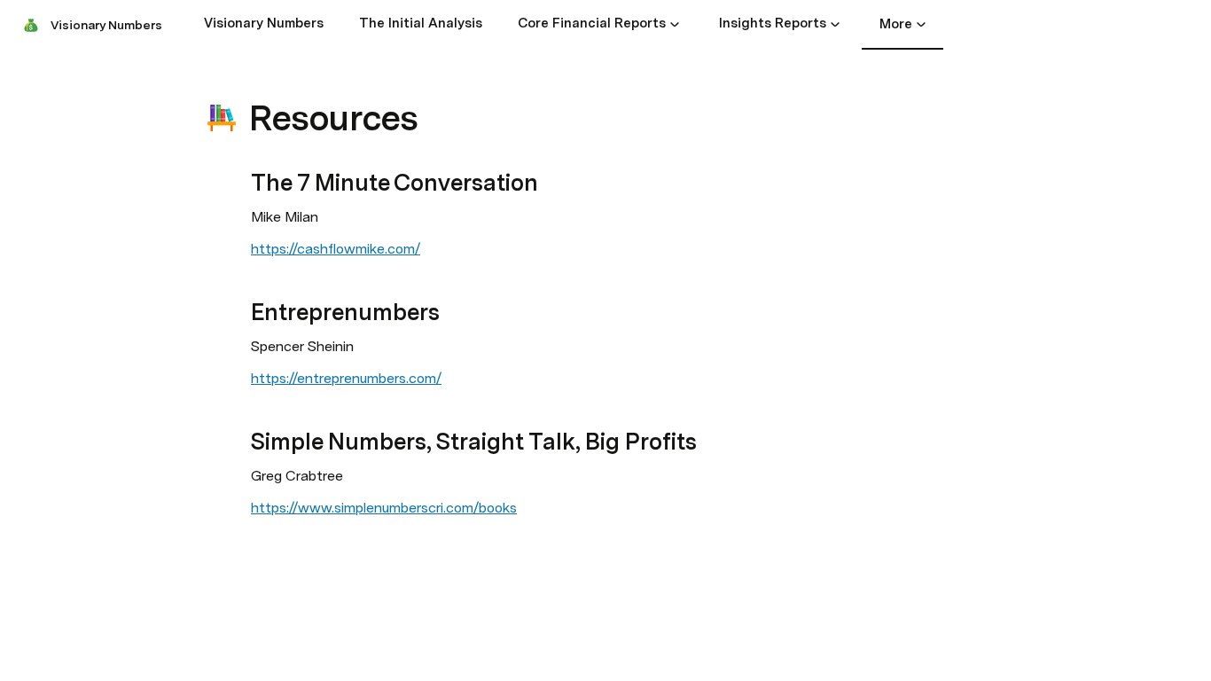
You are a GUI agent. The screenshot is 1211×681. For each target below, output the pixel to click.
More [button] (895, 24)
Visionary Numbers (106, 25)
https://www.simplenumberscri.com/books (384, 507)
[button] (675, 24)
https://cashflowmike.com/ (335, 248)
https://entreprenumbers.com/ (346, 378)
